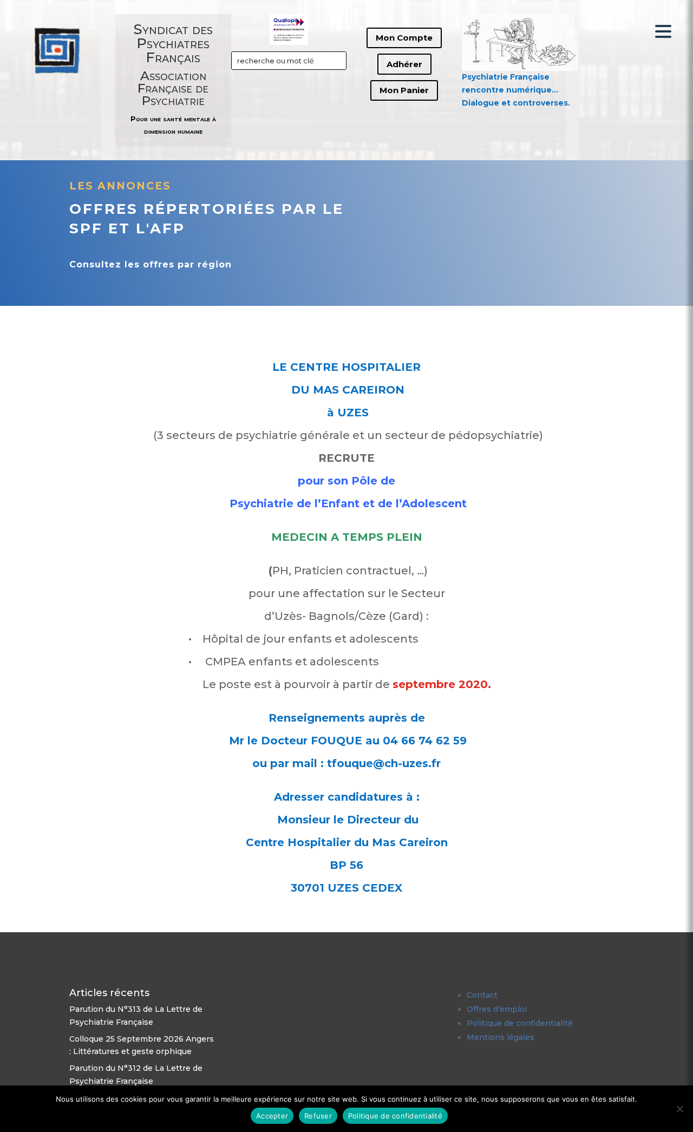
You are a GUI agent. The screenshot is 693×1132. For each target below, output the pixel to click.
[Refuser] (679, 1108)
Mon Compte (404, 37)
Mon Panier (404, 90)
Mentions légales (500, 1037)
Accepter (272, 1115)
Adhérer (404, 64)
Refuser (318, 1115)
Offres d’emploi (497, 1009)
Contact (482, 995)
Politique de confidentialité (520, 1023)
